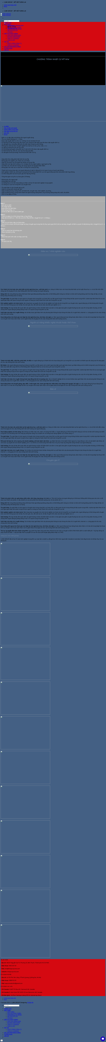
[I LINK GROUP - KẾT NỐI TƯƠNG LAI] (6, 14)
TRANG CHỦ (7, 23)
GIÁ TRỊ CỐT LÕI (12, 30)
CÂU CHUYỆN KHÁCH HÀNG (12, 46)
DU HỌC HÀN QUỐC (13, 36)
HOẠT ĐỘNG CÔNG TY (14, 43)
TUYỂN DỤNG (8, 48)
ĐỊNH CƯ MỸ (11, 40)
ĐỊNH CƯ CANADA (13, 38)
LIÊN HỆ (6, 50)
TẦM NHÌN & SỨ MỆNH (14, 29)
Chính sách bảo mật (10, 5)
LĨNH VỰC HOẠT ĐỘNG (11, 33)
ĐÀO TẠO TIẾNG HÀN (14, 35)
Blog (5, 6)
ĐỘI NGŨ (10, 32)
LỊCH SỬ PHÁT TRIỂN (14, 27)
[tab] (6, 126)
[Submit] (4, 1007)
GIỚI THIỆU (7, 24)
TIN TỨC (6, 42)
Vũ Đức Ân (30, 1002)
